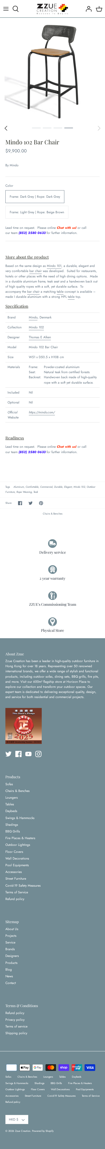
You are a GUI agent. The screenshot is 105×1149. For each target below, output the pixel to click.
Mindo (14, 165)
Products (11, 962)
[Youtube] (28, 754)
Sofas (9, 784)
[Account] (87, 9)
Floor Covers (14, 851)
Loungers (11, 797)
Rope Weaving (24, 492)
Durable (58, 487)
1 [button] (36, 128)
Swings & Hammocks (19, 818)
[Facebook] (18, 754)
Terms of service (16, 1026)
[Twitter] (8, 754)
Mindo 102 (36, 327)
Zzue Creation (22, 1131)
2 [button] (47, 128)
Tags (7, 487)
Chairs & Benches (52, 514)
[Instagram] (38, 754)
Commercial (46, 487)
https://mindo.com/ (42, 412)
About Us (11, 929)
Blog (8, 969)
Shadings (11, 824)
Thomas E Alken (40, 337)
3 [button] (57, 128)
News (9, 976)
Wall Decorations (17, 858)
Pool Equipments (17, 865)
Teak (35, 492)
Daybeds (11, 811)
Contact (10, 983)
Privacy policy (14, 1019)
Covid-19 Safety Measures (23, 885)
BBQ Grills (12, 831)
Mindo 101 (54, 265)
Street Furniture (15, 878)
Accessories (13, 871)
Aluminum (18, 487)
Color (9, 185)
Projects (10, 935)
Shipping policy (16, 1033)
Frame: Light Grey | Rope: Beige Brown (37, 212)
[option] (52, 70)
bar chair (35, 271)
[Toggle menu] (6, 9)
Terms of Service (16, 892)
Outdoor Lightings (17, 844)
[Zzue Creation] (52, 9)
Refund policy (14, 899)
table (60, 291)
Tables (9, 804)
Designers (12, 955)
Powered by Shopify (43, 1131)
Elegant (68, 487)
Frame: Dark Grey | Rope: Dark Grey (35, 196)
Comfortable (32, 487)
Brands (10, 949)
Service (10, 942)
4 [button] (68, 128)
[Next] (99, 128)
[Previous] (6, 128)
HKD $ (13, 1119)
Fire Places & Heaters (20, 838)
